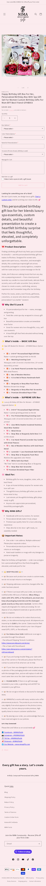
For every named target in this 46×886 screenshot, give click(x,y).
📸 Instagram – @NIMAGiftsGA (13, 735)
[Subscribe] (39, 843)
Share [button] (6, 750)
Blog (6, 792)
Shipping (11, 110)
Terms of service (11, 881)
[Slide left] (18, 87)
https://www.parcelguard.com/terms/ (16, 643)
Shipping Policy (9, 797)
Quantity (4, 114)
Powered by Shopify (18, 878)
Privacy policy (40, 878)
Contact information (35, 881)
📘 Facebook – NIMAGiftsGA (12, 732)
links (11, 786)
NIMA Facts (8, 827)
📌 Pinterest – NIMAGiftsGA (12, 741)
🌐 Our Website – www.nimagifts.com (16, 744)
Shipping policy (22, 881)
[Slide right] (27, 87)
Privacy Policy (9, 807)
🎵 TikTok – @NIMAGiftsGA (12, 738)
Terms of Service (10, 812)
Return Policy (9, 802)
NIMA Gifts (9, 878)
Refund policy (30, 878)
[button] (4, 14)
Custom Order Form (11, 817)
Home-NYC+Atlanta (11, 822)
